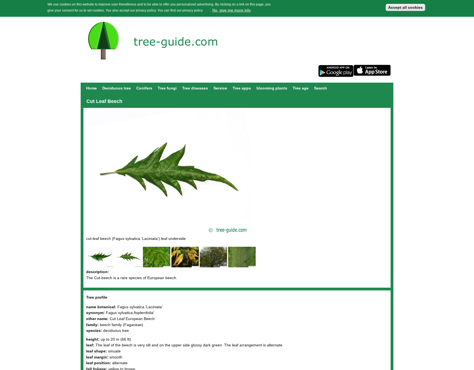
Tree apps (242, 88)
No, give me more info (231, 10)
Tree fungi (167, 88)
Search (320, 88)
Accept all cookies (405, 7)
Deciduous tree (116, 88)
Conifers (144, 88)
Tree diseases (195, 88)
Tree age (301, 88)
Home (91, 88)
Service (220, 88)
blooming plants (271, 88)
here (207, 10)
